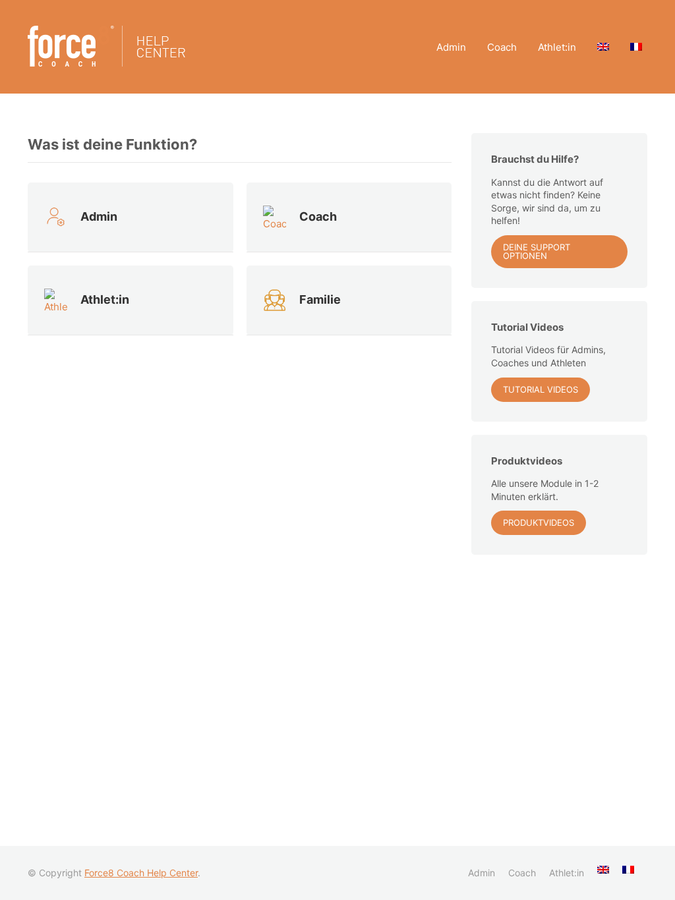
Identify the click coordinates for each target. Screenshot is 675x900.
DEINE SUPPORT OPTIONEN (536, 251)
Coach (502, 47)
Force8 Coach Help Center (141, 872)
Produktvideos (538, 522)
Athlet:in (557, 47)
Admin (451, 47)
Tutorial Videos (540, 389)
